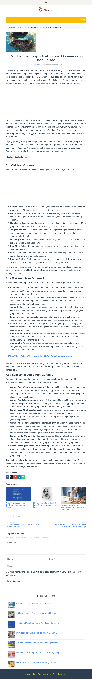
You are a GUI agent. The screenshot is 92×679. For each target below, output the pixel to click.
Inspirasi (17, 516)
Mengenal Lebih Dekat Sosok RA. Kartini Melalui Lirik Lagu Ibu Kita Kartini (45, 505)
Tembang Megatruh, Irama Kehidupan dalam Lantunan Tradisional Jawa (15, 505)
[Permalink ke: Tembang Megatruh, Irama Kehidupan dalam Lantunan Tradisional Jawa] (18, 494)
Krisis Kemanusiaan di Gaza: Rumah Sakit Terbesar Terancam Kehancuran (22, 524)
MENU (82, 20)
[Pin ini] (15, 477)
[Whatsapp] (23, 477)
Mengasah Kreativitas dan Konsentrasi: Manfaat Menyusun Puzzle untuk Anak (72, 508)
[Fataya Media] (46, 9)
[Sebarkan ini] (7, 477)
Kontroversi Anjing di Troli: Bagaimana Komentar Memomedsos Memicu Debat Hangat (70, 524)
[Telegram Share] (19, 477)
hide (25, 157)
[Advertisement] (46, 102)
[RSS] (46, 2)
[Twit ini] (11, 477)
